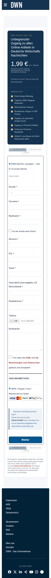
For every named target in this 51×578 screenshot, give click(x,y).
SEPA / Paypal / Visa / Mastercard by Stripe (20, 391)
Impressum (11, 500)
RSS (8, 530)
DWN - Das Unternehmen (18, 551)
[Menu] (5, 5)
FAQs (8, 508)
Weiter (25, 439)
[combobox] (14, 321)
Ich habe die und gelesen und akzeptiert (24, 362)
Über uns (10, 543)
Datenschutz (12, 512)
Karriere (9, 534)
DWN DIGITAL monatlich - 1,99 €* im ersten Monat (24, 170)
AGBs (28, 357)
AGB (8, 504)
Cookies (10, 526)
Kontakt (10, 547)
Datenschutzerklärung (22, 466)
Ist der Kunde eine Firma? (24, 231)
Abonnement (12, 521)
